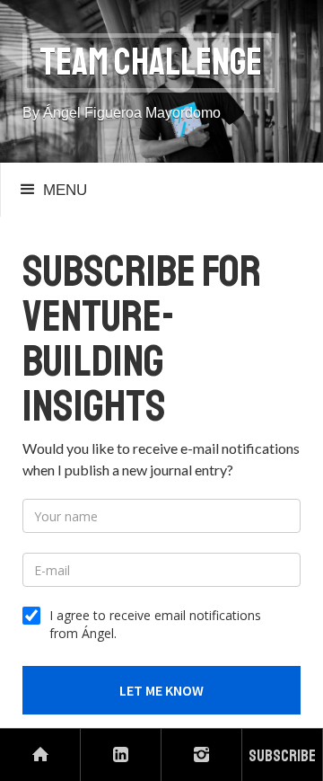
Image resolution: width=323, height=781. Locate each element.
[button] (51, 190)
